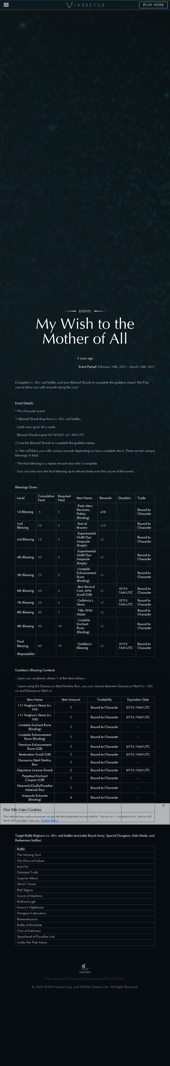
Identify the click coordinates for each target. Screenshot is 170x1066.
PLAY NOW (153, 4)
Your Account (55, 979)
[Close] (163, 805)
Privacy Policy (115, 979)
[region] (85, 814)
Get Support (74, 979)
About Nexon (94, 979)
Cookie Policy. (50, 820)
